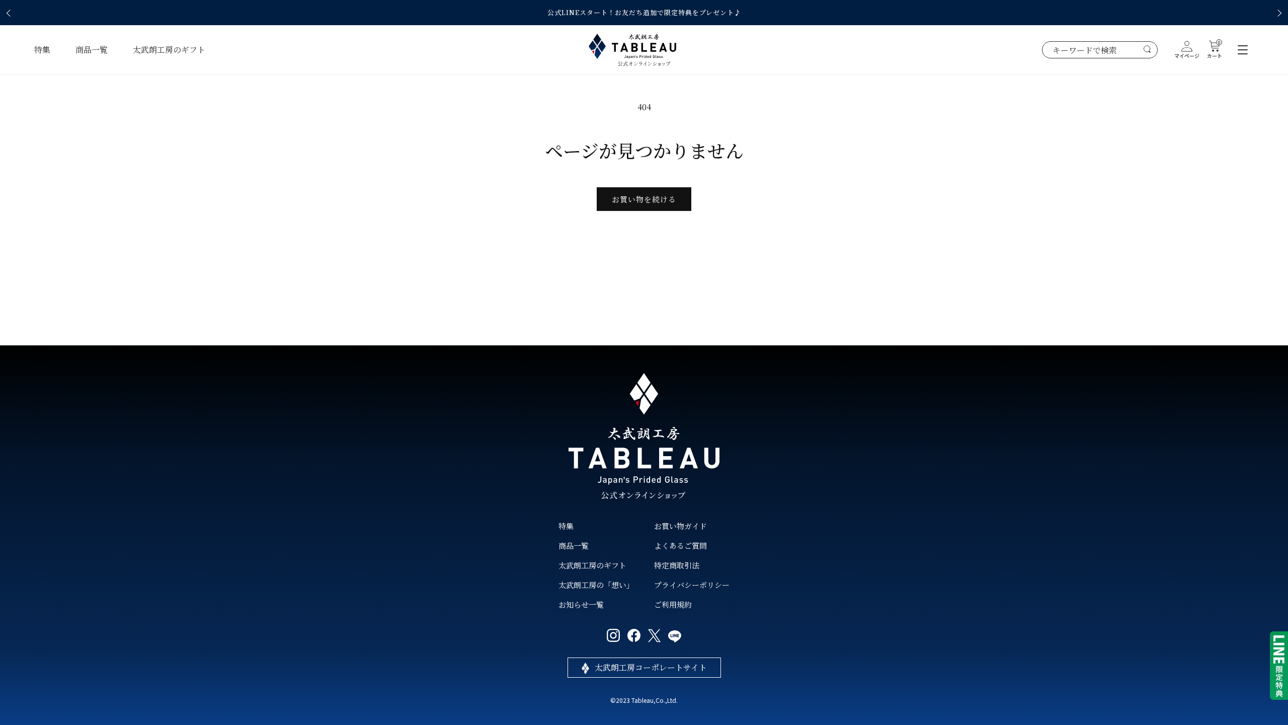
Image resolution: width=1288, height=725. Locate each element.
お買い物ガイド (680, 526)
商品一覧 (91, 49)
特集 (42, 49)
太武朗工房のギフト (169, 49)
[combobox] (1100, 49)
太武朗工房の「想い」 (596, 584)
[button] (10, 13)
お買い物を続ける (644, 199)
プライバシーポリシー (692, 584)
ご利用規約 (673, 604)
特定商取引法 (676, 565)
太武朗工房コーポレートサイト (651, 667)
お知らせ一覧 (581, 604)
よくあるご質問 (680, 545)
